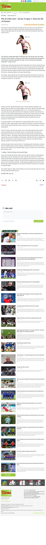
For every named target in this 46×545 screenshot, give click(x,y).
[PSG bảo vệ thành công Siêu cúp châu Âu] (8, 455)
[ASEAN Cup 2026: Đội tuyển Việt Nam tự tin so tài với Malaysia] (8, 407)
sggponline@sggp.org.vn (6, 501)
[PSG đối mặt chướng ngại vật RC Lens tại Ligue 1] (8, 274)
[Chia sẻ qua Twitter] (43, 180)
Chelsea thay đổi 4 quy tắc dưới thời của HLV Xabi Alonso (30, 391)
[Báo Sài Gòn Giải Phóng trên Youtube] (23, 1)
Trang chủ (2, 12)
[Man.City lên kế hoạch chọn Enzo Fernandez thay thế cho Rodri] (8, 467)
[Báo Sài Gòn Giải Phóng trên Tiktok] (25, 1)
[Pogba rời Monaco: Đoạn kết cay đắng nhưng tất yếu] (8, 322)
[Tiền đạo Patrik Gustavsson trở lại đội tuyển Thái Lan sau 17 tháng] (8, 419)
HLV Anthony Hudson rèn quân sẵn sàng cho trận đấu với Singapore (30, 428)
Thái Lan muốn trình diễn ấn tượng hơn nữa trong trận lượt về (30, 379)
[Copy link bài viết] (12, 180)
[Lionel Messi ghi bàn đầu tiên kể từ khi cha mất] (8, 310)
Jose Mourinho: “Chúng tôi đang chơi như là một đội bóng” (30, 355)
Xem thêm (8, 475)
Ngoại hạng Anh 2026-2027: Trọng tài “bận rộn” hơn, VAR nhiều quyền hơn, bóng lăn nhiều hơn (30, 330)
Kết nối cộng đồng (26, 12)
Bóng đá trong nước (7, 12)
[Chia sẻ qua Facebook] (40, 180)
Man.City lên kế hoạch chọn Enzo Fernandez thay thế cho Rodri (30, 464)
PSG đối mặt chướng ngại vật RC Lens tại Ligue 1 (28, 269)
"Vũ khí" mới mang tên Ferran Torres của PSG (27, 245)
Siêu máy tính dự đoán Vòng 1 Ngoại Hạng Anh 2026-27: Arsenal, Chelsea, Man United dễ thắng (30, 258)
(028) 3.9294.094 (4, 499)
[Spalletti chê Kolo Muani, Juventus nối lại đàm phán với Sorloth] (8, 237)
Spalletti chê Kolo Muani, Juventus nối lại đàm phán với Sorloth (30, 234)
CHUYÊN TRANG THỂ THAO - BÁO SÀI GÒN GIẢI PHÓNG (6, 7)
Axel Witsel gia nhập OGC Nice (24, 343)
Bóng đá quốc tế (15, 12)
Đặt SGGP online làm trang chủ (39, 513)
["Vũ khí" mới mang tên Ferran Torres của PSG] (8, 250)
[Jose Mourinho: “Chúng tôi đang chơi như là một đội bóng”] (8, 359)
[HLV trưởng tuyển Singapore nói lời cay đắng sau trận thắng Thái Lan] (8, 298)
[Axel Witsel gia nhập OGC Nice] (8, 347)
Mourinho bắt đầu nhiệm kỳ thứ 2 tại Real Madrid (28, 282)
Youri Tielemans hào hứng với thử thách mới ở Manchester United (30, 440)
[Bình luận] (5, 180)
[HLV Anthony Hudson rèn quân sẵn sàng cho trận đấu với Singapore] (8, 431)
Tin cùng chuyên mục (9, 231)
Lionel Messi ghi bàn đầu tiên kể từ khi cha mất (28, 306)
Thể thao (3, 15)
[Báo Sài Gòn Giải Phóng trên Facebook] (21, 1)
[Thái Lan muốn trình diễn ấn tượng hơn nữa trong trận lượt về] (8, 383)
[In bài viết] (16, 180)
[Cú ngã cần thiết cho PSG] (8, 371)
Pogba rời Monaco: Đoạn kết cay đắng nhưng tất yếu (29, 318)
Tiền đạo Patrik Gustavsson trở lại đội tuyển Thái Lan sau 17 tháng (30, 416)
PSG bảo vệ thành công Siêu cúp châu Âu (26, 451)
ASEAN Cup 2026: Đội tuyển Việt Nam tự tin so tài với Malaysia (29, 404)
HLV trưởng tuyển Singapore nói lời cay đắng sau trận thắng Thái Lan (29, 294)
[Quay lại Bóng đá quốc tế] (2, 180)
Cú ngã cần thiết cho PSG (23, 367)
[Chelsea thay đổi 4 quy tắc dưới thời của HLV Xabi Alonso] (8, 395)
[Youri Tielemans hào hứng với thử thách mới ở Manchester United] (8, 443)
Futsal (20, 12)
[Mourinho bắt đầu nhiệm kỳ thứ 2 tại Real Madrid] (8, 286)
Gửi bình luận (39, 221)
